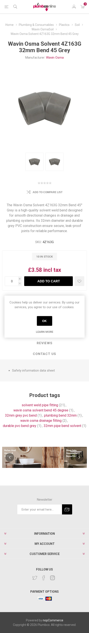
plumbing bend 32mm (60, 415)
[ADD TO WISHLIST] (79, 281)
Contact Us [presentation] (44, 354)
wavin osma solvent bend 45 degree (40, 410)
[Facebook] (43, 577)
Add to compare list (47, 192)
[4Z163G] (34, 162)
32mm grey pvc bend (21, 415)
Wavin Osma (55, 57)
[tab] (44, 343)
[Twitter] (34, 577)
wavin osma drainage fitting (41, 421)
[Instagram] (52, 577)
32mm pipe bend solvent (62, 426)
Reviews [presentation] (44, 343)
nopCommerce (53, 620)
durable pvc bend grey (19, 426)
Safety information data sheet (33, 370)
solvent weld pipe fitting (40, 405)
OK (44, 321)
